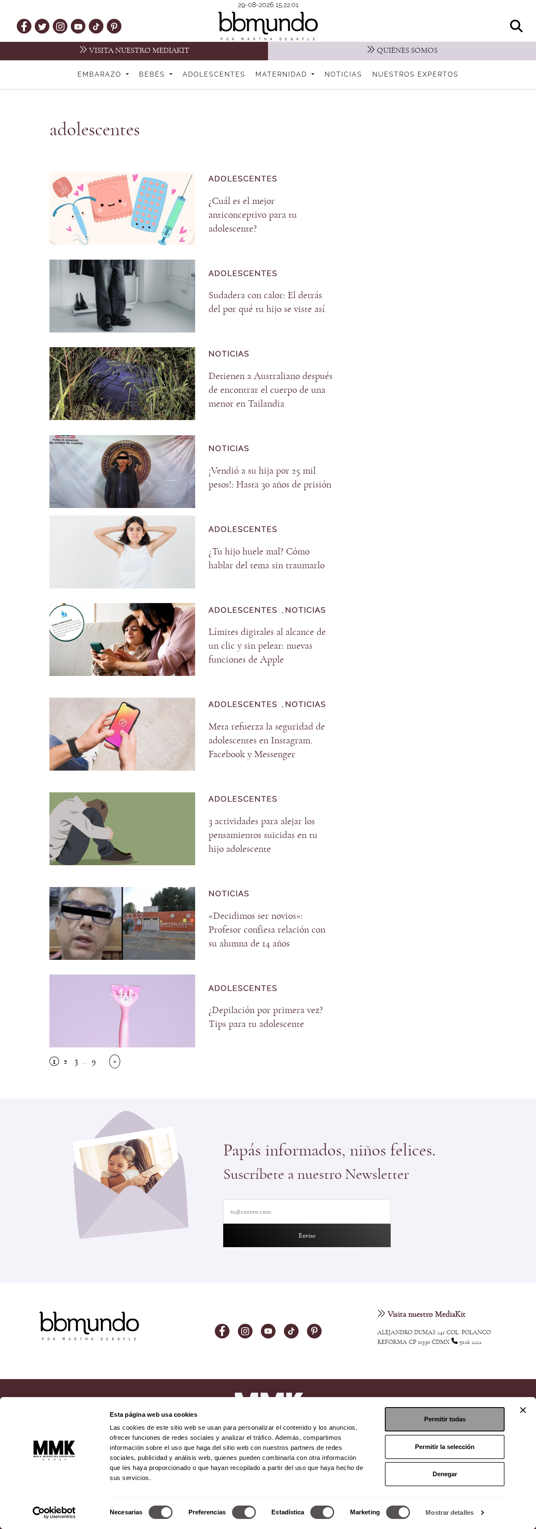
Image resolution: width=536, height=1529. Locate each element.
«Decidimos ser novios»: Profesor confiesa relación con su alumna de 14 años (267, 930)
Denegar (445, 1473)
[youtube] (78, 26)
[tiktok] (96, 26)
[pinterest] (114, 26)
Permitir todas (445, 1419)
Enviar (307, 1235)
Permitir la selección (444, 1446)
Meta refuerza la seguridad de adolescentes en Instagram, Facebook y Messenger (267, 740)
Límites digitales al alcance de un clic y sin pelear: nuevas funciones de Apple (267, 646)
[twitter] (42, 26)
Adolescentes (214, 74)
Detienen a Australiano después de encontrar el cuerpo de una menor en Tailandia (270, 390)
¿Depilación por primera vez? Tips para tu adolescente (266, 1017)
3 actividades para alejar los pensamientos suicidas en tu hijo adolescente (263, 835)
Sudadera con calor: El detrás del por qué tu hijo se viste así (267, 302)
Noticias (343, 74)
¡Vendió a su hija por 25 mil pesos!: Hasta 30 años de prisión (270, 478)
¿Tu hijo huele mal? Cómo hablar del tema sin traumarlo (267, 558)
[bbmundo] (268, 26)
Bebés (153, 74)
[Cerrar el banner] (523, 1410)
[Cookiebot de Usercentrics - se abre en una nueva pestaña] (54, 1512)
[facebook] (24, 26)
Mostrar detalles (449, 1512)
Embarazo (100, 74)
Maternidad (282, 74)
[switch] (244, 1512)
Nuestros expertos (415, 74)
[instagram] (60, 26)
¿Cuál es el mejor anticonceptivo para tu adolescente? (253, 215)
